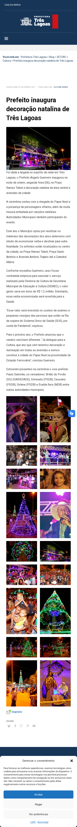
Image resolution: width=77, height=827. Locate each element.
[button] (71, 761)
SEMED (65, 87)
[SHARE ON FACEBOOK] (15, 726)
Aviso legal (42, 822)
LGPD (33, 822)
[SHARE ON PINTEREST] (27, 726)
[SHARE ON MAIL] (34, 726)
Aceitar (38, 794)
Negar (38, 804)
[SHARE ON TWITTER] (9, 726)
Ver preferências (38, 814)
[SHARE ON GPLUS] (21, 726)
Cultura (57, 87)
